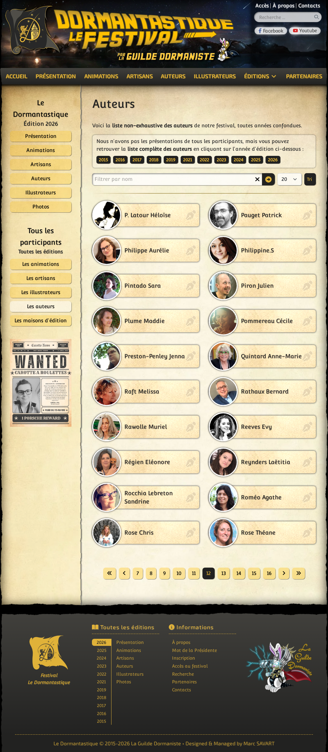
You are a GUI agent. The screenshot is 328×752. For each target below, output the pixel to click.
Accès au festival (190, 666)
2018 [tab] (101, 697)
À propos (283, 6)
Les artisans (40, 278)
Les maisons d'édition (40, 320)
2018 (154, 159)
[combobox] (288, 17)
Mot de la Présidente (194, 650)
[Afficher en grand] (48, 383)
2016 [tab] (101, 713)
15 (254, 573)
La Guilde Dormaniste (156, 743)
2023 (221, 159)
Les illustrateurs (40, 292)
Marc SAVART (259, 743)
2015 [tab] (101, 721)
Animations (101, 76)
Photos (123, 681)
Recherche (183, 674)
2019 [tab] (101, 689)
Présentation (56, 76)
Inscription (183, 658)
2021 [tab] (101, 681)
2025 (255, 159)
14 (238, 573)
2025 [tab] (101, 650)
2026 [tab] (101, 642)
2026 (273, 159)
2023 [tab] (101, 666)
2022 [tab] (101, 674)
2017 (137, 159)
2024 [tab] (101, 658)
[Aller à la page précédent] (124, 573)
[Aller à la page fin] (298, 573)
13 (223, 573)
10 (178, 573)
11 (194, 573)
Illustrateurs (215, 76)
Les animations (40, 264)
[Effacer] (257, 179)
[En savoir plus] (279, 662)
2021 (187, 159)
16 (269, 573)
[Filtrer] (268, 179)
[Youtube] (305, 30)
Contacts (309, 6)
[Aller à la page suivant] (283, 573)
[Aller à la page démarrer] (109, 573)
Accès (262, 6)
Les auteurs (40, 306)
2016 (120, 159)
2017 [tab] (101, 705)
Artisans (140, 76)
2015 (103, 159)
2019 (171, 159)
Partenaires (184, 681)
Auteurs (173, 76)
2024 (238, 159)
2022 (204, 159)
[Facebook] (270, 30)
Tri (310, 179)
